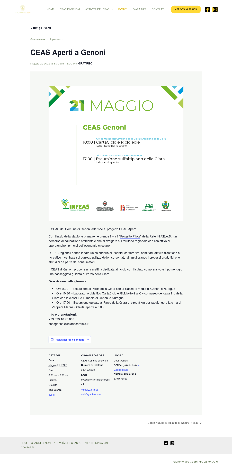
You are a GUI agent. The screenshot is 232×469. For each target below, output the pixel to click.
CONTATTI (158, 9)
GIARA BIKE (139, 9)
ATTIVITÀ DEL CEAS (97, 9)
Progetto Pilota (130, 236)
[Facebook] (207, 9)
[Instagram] (215, 9)
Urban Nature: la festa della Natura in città (172, 423)
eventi (52, 394)
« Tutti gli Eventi (40, 28)
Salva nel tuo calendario (70, 339)
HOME (50, 9)
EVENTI (122, 9)
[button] (111, 9)
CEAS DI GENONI (70, 9)
